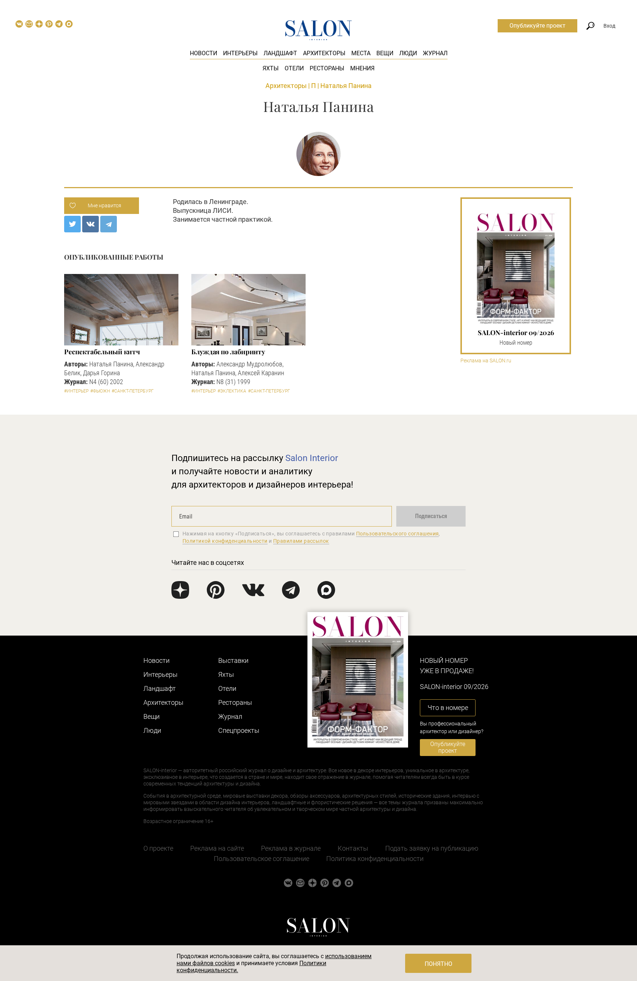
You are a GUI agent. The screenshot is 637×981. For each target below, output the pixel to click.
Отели (294, 68)
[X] (72, 224)
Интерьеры (240, 53)
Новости (203, 53)
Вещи (384, 53)
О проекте (158, 848)
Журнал (435, 53)
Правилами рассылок (301, 541)
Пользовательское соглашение (261, 858)
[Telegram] (108, 224)
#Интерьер (76, 391)
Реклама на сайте (217, 848)
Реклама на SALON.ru (485, 360)
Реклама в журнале (291, 848)
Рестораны (327, 68)
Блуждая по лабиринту (228, 351)
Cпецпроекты (239, 730)
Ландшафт (280, 53)
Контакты (353, 848)
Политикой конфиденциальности (225, 541)
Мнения (362, 68)
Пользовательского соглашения (397, 534)
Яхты (270, 68)
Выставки (233, 660)
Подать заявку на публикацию (431, 848)
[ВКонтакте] (90, 224)
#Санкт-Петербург (133, 391)
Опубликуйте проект (537, 25)
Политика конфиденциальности (375, 858)
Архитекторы (324, 53)
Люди (408, 53)
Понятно (438, 963)
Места (360, 53)
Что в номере (448, 707)
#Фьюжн (100, 391)
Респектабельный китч (102, 351)
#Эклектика (231, 391)
